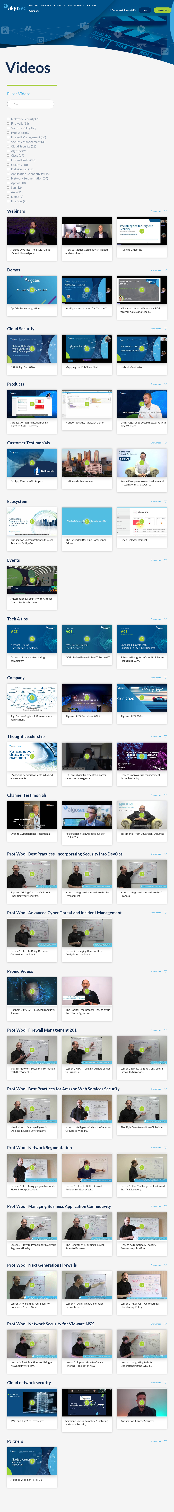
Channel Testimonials (27, 795)
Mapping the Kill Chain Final (81, 367)
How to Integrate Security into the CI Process (141, 894)
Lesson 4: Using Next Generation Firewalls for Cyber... (84, 1305)
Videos (27, 67)
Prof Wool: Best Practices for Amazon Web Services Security (63, 1088)
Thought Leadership (26, 736)
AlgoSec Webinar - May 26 (26, 1479)
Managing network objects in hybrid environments (32, 776)
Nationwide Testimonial (79, 481)
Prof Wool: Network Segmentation (39, 1147)
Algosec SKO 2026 (131, 716)
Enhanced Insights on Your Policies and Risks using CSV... (142, 659)
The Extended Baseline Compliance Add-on (85, 541)
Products (15, 384)
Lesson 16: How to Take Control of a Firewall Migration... (141, 1070)
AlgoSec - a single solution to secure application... (31, 717)
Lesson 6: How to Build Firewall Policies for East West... (83, 1187)
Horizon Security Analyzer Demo (84, 422)
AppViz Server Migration (25, 308)
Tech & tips (17, 619)
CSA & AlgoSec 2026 (23, 367)
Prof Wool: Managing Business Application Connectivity (59, 1206)
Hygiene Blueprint (131, 249)
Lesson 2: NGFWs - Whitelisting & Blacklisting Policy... (140, 1305)
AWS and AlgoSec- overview (27, 1420)
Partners (15, 1441)
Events (13, 560)
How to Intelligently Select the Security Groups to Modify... (88, 1129)
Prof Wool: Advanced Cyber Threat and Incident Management (64, 912)
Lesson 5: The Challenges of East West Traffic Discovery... (142, 1187)
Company (16, 677)
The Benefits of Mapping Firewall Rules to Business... (85, 1246)
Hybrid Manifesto (131, 367)
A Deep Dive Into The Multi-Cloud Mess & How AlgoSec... (30, 251)
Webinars (16, 211)
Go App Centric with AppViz (27, 481)
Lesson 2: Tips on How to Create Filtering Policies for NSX (84, 1364)
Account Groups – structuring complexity (28, 659)
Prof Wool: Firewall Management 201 (42, 1030)
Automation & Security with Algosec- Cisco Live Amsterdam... (32, 600)
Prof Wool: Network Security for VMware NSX (50, 1323)
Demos (13, 270)
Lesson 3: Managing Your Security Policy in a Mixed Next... (30, 1305)
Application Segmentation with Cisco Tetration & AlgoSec (32, 541)
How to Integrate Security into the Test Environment (88, 894)
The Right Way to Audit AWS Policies (142, 1127)
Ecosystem (17, 501)
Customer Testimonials (28, 442)
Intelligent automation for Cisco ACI (86, 308)
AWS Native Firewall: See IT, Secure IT (87, 657)
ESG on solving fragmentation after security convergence (85, 776)
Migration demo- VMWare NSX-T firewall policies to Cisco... (140, 310)
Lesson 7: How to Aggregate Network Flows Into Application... (33, 1187)
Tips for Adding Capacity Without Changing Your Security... (30, 894)
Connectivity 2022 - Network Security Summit (33, 1011)
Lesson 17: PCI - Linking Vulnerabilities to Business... (87, 1070)
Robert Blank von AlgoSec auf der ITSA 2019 (85, 835)
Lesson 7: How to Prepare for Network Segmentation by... (33, 1246)
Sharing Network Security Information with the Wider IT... (33, 1070)
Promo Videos (20, 971)
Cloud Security (20, 328)
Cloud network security (29, 1382)
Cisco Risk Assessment (133, 539)
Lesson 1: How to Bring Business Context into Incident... (29, 952)
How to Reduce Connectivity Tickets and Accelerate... (86, 251)
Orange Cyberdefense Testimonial (30, 833)
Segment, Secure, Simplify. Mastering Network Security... (86, 1422)
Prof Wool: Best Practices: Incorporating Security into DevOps (65, 854)
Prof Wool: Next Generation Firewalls (42, 1265)
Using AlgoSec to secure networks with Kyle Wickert (143, 424)
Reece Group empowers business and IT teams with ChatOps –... (142, 482)
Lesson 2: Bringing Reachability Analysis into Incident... (83, 952)
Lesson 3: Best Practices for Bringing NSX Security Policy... (32, 1364)
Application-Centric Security (137, 1420)
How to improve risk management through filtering (140, 776)
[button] (33, 5)
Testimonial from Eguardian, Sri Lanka (142, 833)
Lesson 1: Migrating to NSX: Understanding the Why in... (136, 1364)
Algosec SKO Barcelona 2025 (82, 716)
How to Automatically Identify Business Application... (138, 1246)
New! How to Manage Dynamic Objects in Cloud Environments (29, 1129)
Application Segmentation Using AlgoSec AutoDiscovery (29, 424)
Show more (156, 211)
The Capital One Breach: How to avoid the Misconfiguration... (87, 1011)
